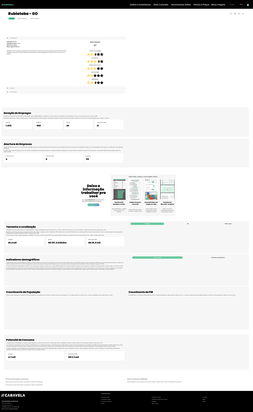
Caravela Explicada (39, 395)
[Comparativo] (235, 13)
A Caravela (204, 408)
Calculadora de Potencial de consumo (160, 410)
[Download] (243, 13)
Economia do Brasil (105, 408)
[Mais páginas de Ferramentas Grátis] (191, 4)
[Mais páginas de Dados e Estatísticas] (151, 4)
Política (203, 410)
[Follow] (230, 13)
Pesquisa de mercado (156, 408)
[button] (232, 5)
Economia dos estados (106, 410)
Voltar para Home (105, 404)
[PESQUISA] (239, 13)
